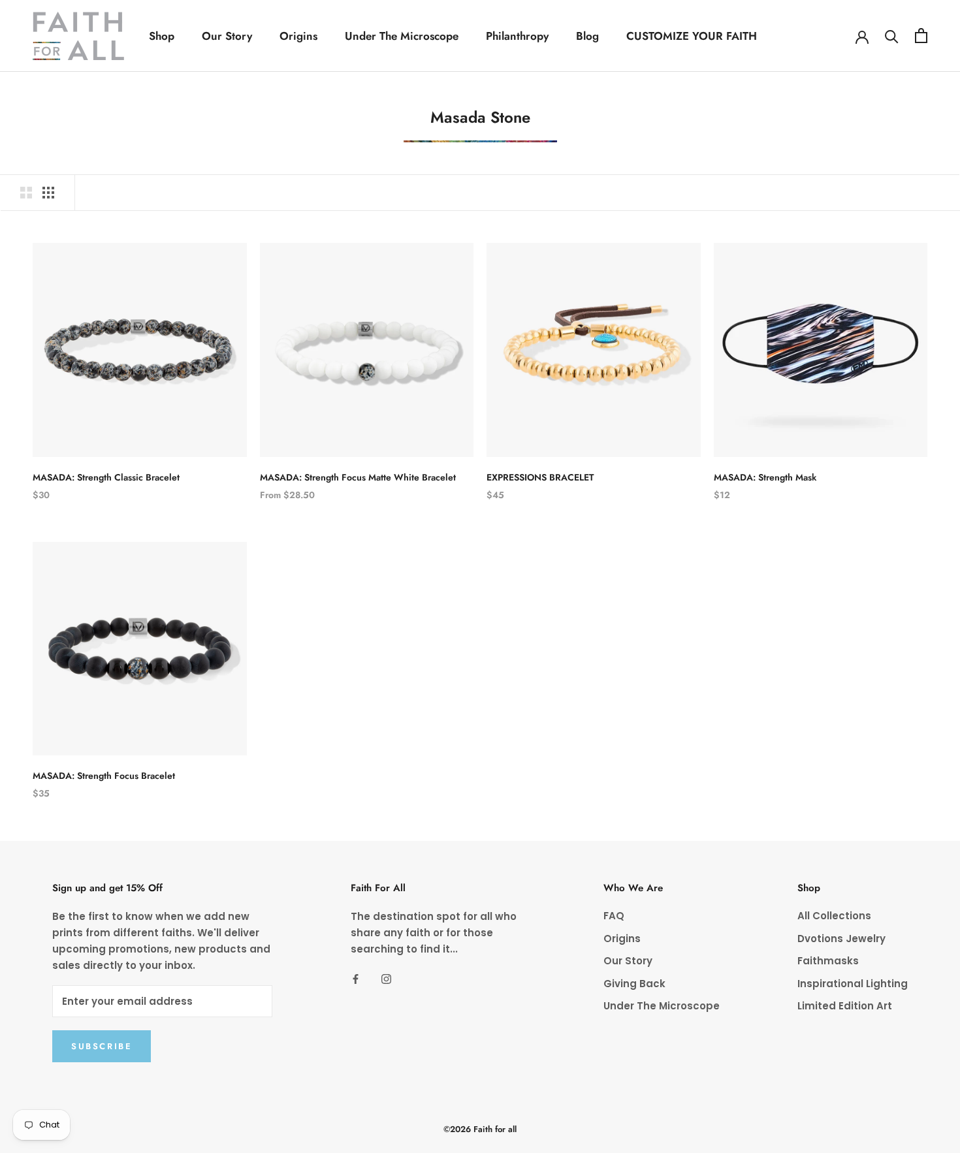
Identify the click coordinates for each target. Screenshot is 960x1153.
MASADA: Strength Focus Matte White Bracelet (358, 477)
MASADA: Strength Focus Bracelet (104, 775)
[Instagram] (386, 979)
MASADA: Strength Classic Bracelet (106, 477)
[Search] (892, 35)
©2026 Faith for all (480, 1129)
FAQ (613, 916)
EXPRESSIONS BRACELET (540, 477)
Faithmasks (828, 961)
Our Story (227, 36)
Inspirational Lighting (852, 983)
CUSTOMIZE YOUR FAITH (691, 36)
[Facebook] (355, 979)
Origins (298, 36)
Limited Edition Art (844, 1006)
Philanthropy (517, 36)
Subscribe (101, 1046)
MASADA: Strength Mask (765, 477)
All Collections (834, 916)
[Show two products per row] (26, 192)
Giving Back (634, 983)
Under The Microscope (401, 36)
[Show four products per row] (48, 192)
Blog (587, 36)
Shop (161, 36)
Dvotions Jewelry (841, 938)
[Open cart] (921, 35)
